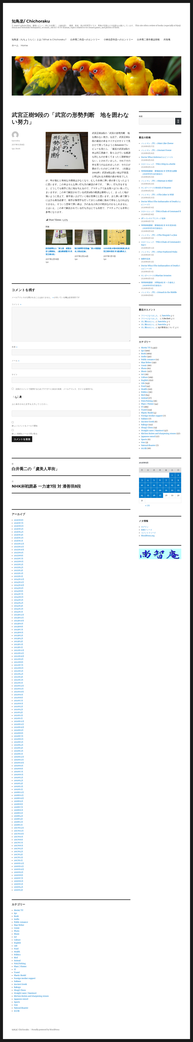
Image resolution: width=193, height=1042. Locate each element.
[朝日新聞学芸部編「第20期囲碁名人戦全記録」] (88, 237)
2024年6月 (18, 597)
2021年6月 (18, 703)
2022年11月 (19, 653)
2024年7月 (18, 594)
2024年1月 (18, 612)
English (17, 943)
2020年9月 (18, 730)
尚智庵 (167, 39)
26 (154, 495)
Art (15, 937)
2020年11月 (19, 724)
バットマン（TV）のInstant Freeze (156, 150)
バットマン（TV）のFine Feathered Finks (159, 252)
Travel (17, 972)
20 (160, 490)
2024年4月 (18, 603)
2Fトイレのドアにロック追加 (153, 218)
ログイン (144, 527)
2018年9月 (18, 801)
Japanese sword (21, 999)
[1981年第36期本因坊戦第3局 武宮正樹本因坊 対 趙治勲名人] (116, 237)
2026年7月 (18, 523)
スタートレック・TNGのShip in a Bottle (158, 164)
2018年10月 (19, 798)
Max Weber (19, 925)
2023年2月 (18, 644)
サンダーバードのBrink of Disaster (156, 188)
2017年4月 (18, 851)
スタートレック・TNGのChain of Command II (161, 211)
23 (178, 490)
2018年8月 (18, 804)
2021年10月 (19, 692)
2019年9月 (18, 766)
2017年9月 (18, 837)
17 (142, 490)
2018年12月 (19, 792)
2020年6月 (18, 739)
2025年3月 (18, 570)
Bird (16, 957)
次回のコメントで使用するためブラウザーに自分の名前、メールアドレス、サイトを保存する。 (55, 389)
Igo (13, 148)
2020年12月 (19, 721)
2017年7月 (18, 842)
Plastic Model (20, 975)
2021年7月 (18, 700)
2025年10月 (19, 549)
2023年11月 (19, 618)
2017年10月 (19, 834)
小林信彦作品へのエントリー (118, 39)
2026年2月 (18, 538)
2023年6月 (18, 632)
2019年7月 (18, 771)
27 (160, 495)
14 (166, 485)
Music (16, 934)
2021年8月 (18, 697)
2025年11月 (19, 547)
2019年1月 (18, 789)
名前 (14, 347)
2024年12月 (19, 579)
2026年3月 (18, 535)
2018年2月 (18, 822)
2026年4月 (18, 532)
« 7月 (147, 505)
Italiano (17, 981)
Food (16, 949)
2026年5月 (18, 529)
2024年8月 (18, 591)
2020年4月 (18, 745)
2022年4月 (18, 674)
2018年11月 (19, 795)
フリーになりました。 (150, 315)
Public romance (21, 922)
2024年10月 (19, 585)
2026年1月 (18, 541)
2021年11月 (19, 689)
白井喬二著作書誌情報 (148, 39)
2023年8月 (18, 626)
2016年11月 (19, 866)
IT (15, 969)
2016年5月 (18, 884)
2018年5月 (18, 813)
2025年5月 (18, 564)
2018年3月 (18, 819)
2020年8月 (18, 733)
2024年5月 (18, 600)
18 (148, 490)
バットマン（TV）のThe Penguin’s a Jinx (159, 235)
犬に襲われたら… (148, 321)
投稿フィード (146, 530)
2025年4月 (18, 567)
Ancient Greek (20, 984)
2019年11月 (19, 760)
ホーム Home (20, 45)
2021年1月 (18, 718)
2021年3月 (18, 712)
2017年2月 (18, 857)
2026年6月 (19, 526)
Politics (17, 954)
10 (142, 485)
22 (172, 490)
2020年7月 (18, 736)
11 (148, 485)
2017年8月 (18, 840)
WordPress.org (148, 536)
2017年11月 (19, 831)
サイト (15, 374)
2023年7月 (18, 629)
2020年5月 (18, 742)
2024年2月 (18, 609)
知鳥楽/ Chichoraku (31, 21)
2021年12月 (19, 686)
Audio (16, 919)
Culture (17, 940)
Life (15, 946)
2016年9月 (18, 872)
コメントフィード (148, 533)
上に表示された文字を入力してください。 (30, 404)
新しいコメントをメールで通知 (24, 426)
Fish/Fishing (20, 963)
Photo (16, 931)
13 (160, 485)
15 (172, 485)
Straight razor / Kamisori (25, 993)
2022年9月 (18, 659)
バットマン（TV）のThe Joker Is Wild (157, 194)
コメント (16, 304)
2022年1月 (18, 683)
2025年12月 (19, 544)
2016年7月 (18, 878)
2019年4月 (18, 780)
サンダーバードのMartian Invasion (156, 275)
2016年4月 (18, 887)
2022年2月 (18, 680)
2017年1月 (18, 860)
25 (148, 495)
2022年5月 (18, 671)
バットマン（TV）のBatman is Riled (156, 181)
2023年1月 (18, 647)
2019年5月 (18, 777)
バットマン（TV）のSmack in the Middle (159, 292)
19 (154, 490)
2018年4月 (18, 816)
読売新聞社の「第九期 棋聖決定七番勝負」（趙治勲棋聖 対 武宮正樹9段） (59, 251)
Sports (17, 1002)
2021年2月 (18, 715)
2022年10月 (19, 656)
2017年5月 (18, 848)
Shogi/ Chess (20, 990)
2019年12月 (19, 757)
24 (142, 495)
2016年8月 (18, 875)
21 (166, 490)
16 (178, 485)
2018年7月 (18, 807)
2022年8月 (18, 662)
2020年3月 (18, 748)
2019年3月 (18, 783)
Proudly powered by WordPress (45, 1029)
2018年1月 (18, 825)
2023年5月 (18, 635)
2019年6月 (18, 774)
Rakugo (17, 987)
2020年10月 (19, 727)
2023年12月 (19, 615)
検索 (141, 116)
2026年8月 (18, 520)
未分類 (16, 1011)
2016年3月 (18, 890)
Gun (16, 1005)
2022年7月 (18, 665)
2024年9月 (18, 588)
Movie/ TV (18, 910)
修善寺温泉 (145, 259)
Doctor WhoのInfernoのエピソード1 (157, 157)
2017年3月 (18, 854)
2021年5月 (18, 706)
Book (18, 148)
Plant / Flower (20, 966)
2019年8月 (18, 768)
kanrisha (16, 141)
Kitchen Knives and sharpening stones (31, 996)
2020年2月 (18, 751)
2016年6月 (18, 881)
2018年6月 (18, 810)
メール (15, 360)
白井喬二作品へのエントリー (85, 39)
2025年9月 (18, 552)
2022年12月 (19, 650)
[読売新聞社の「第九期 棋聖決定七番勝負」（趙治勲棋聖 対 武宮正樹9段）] (59, 237)
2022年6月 (18, 668)
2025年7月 (18, 558)
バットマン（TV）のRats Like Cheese (157, 143)
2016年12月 (19, 863)
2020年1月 (18, 754)
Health (17, 952)
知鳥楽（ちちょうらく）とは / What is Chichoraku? (39, 39)
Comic (17, 928)
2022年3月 (18, 677)
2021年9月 (18, 694)
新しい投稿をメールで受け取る (24, 433)
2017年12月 (19, 828)
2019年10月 (19, 763)
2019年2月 (18, 786)
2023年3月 (18, 641)
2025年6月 (18, 561)
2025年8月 (18, 555)
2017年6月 (18, 845)
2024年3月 (18, 606)
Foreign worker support (24, 978)
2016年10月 (19, 869)
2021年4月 (18, 709)
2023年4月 (18, 638)
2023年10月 (19, 621)
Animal (17, 960)
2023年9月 (18, 623)
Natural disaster (21, 1008)
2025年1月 (18, 576)
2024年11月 (19, 582)
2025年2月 (18, 573)
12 (154, 485)
